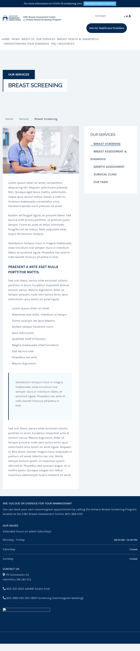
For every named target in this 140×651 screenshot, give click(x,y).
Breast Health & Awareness (78, 39)
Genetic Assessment (109, 166)
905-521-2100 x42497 (20, 588)
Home (6, 39)
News (16, 39)
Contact (100, 15)
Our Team (101, 182)
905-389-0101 (74, 514)
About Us (28, 39)
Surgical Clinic (105, 174)
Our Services (45, 39)
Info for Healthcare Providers (106, 28)
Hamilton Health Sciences (99, 3)
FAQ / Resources (63, 43)
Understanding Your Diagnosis (26, 43)
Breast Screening (107, 144)
